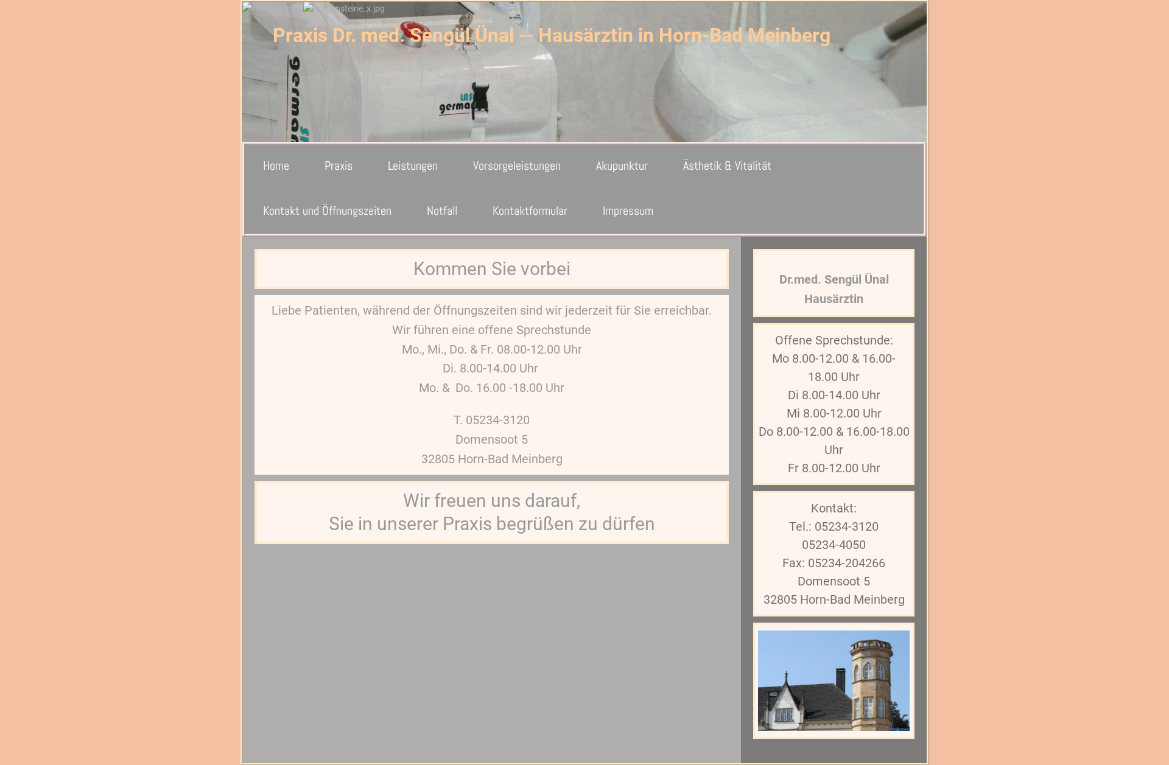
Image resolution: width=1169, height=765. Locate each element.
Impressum (628, 210)
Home (276, 165)
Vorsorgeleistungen (517, 165)
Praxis (339, 165)
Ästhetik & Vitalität (727, 165)
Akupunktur (622, 165)
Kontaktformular (530, 210)
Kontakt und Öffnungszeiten (327, 210)
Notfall (442, 210)
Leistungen (413, 165)
